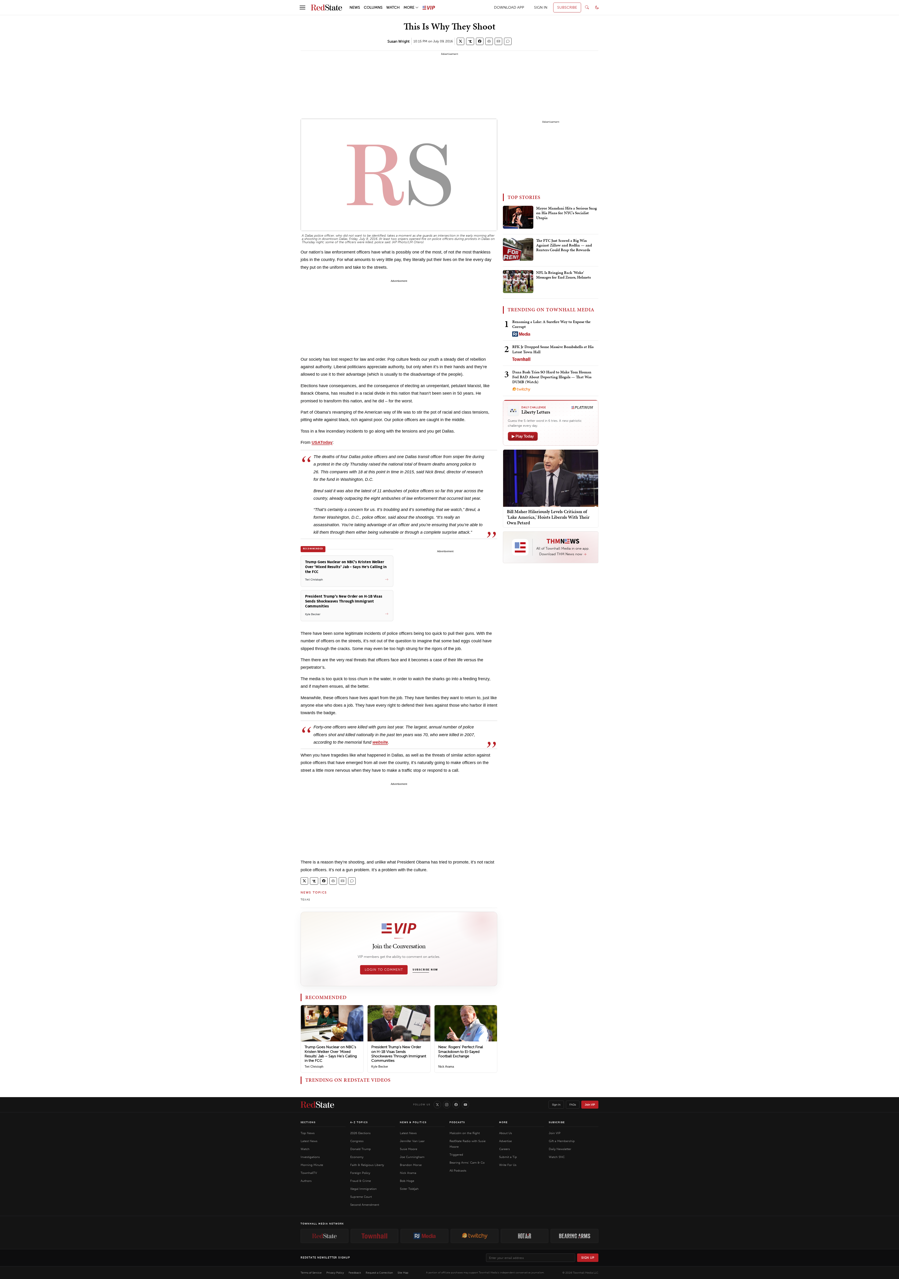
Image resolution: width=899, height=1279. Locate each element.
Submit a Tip (508, 1157)
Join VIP (590, 1104)
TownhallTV (309, 1173)
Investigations (310, 1157)
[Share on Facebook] (479, 41)
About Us (505, 1133)
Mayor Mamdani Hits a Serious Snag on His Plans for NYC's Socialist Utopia (566, 213)
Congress (357, 1141)
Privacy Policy (335, 1272)
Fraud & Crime (360, 1181)
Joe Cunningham (412, 1157)
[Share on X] (460, 41)
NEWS (355, 7)
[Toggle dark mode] (597, 7)
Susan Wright (398, 41)
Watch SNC (557, 1157)
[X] (437, 1104)
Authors (306, 1181)
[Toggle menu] (302, 7)
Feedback (355, 1272)
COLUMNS (373, 7)
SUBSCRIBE (567, 7)
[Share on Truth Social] (470, 41)
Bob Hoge (407, 1181)
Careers (504, 1149)
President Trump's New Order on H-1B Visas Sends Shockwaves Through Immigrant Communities (398, 1054)
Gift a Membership (562, 1141)
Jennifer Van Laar (412, 1141)
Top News (308, 1133)
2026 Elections (360, 1133)
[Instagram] (446, 1104)
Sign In (556, 1104)
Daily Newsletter (560, 1149)
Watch (305, 1149)
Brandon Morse (411, 1165)
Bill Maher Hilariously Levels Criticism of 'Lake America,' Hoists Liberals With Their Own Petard (548, 517)
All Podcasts (458, 1170)
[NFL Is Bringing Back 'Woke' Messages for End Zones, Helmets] (518, 281)
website (380, 742)
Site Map (403, 1272)
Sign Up (587, 1257)
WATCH (393, 7)
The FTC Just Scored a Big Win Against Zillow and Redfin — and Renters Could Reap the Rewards (564, 245)
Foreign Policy (360, 1173)
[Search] (587, 7)
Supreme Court (361, 1196)
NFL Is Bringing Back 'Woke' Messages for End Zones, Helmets (563, 275)
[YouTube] (465, 1104)
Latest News (309, 1141)
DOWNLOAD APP (509, 7)
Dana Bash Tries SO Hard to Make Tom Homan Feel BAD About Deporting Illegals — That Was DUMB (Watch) (551, 377)
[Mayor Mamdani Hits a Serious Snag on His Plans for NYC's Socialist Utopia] (518, 217)
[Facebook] (456, 1104)
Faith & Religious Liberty (367, 1165)
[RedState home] (317, 1104)
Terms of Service (311, 1272)
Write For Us (507, 1165)
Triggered (456, 1154)
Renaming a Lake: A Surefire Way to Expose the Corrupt (551, 324)
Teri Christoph (314, 1066)
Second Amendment (364, 1204)
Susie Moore (408, 1149)
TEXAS (305, 899)
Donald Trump (360, 1149)
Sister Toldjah (409, 1189)
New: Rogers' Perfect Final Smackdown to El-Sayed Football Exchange (460, 1051)
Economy (356, 1157)
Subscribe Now (425, 969)
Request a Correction (379, 1272)
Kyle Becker (379, 1066)
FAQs (572, 1104)
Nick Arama (446, 1066)
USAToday (322, 442)
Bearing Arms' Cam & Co (467, 1162)
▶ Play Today (523, 436)
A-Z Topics (359, 1122)
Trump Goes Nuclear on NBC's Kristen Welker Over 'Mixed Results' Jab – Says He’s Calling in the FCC (331, 1054)
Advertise (505, 1141)
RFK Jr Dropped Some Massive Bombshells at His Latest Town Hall (552, 349)
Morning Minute (312, 1165)
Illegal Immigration (363, 1189)
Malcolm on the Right (465, 1133)
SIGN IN (540, 7)
